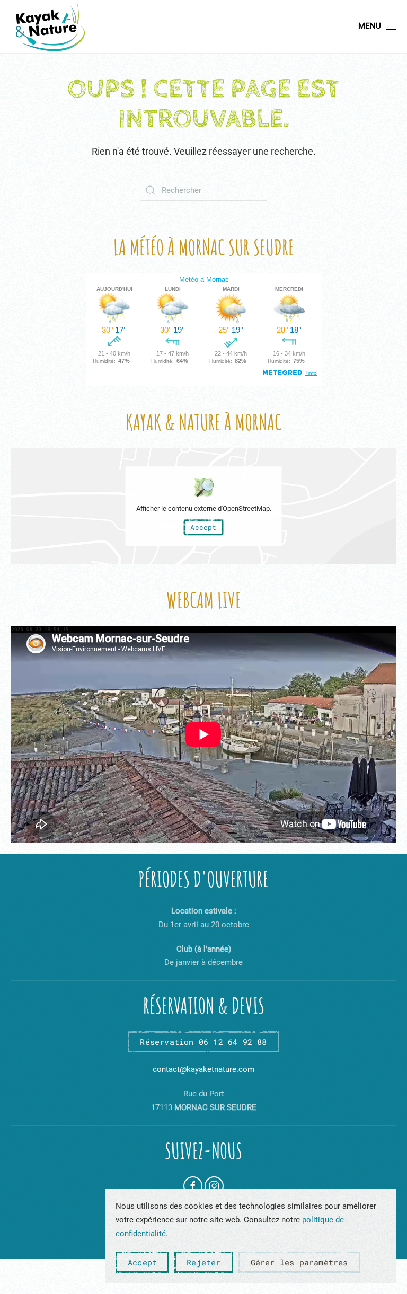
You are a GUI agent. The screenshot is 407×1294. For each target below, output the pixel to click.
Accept (203, 527)
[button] (377, 26)
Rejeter (203, 1262)
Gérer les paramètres (299, 1262)
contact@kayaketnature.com (203, 1069)
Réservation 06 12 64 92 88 (203, 1041)
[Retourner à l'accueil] (50, 26)
